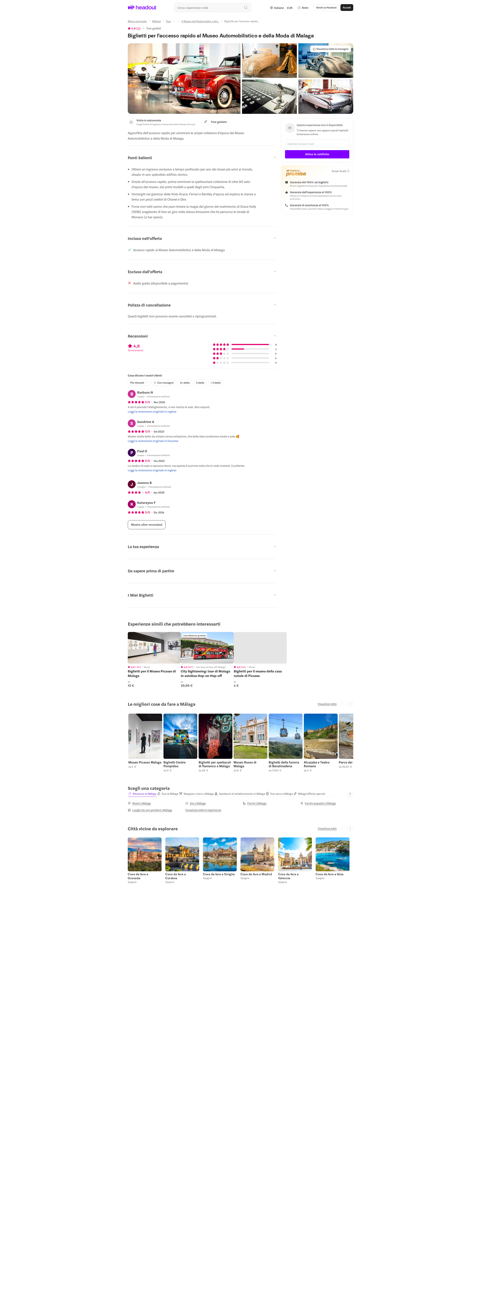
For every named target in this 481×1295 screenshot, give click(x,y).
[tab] (142, 794)
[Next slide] (350, 704)
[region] (154, 648)
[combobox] (212, 7)
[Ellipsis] (176, 22)
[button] (184, 78)
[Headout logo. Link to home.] (142, 7)
